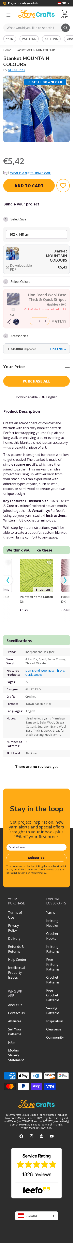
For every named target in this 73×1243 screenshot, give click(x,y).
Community (55, 1037)
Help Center (17, 959)
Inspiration (54, 1021)
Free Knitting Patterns (52, 964)
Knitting (51, 39)
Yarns (50, 912)
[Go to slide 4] (31, 147)
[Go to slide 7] (48, 147)
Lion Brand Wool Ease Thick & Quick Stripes (45, 673)
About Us (15, 1005)
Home (7, 50)
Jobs (11, 1042)
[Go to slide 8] (53, 147)
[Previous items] (8, 580)
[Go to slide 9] (59, 147)
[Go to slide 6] (42, 147)
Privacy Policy (38, 872)
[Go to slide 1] (14, 147)
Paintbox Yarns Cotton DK (36, 599)
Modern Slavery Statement (16, 1055)
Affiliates (14, 1021)
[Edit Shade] (13, 321)
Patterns (29, 39)
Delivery (14, 938)
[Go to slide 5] (36, 147)
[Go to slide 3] (25, 147)
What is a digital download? (30, 173)
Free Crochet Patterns (52, 995)
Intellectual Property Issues (16, 972)
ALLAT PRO (16, 70)
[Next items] (65, 580)
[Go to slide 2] (19, 147)
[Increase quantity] (45, 321)
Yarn (9, 39)
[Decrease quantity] (33, 321)
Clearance (53, 1029)
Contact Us (16, 1013)
